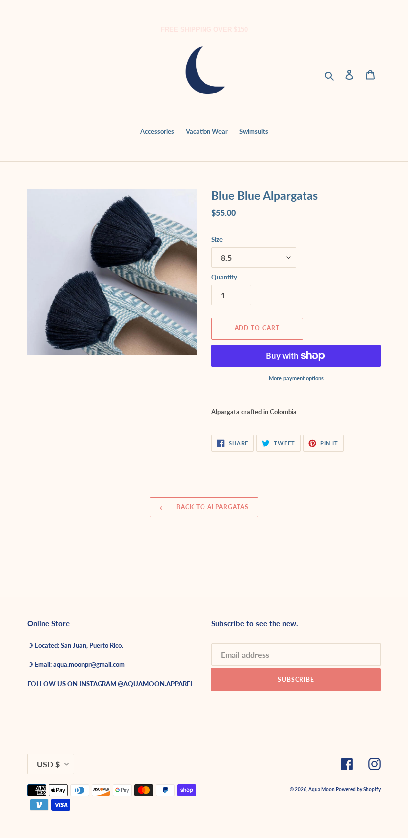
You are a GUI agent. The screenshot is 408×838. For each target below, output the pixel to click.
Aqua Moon (322, 789)
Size (217, 239)
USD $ (48, 764)
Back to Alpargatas (211, 507)
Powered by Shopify (358, 789)
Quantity (224, 277)
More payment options (296, 378)
